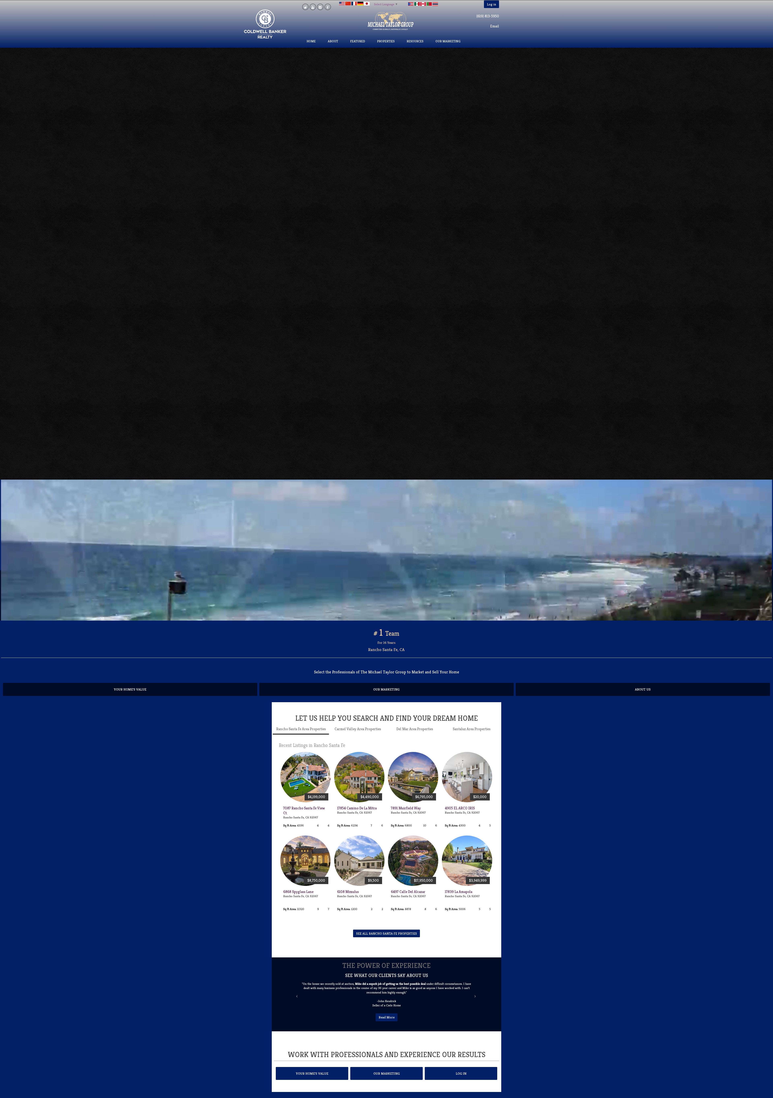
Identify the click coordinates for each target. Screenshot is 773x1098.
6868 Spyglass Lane (298, 896)
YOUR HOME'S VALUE (130, 694)
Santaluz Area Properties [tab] (471, 733)
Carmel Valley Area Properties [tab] (358, 733)
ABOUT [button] (333, 41)
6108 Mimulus (348, 896)
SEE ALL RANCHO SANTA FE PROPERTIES (386, 937)
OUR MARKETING (386, 694)
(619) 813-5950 (487, 16)
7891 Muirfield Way (406, 812)
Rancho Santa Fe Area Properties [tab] (301, 733)
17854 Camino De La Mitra (357, 812)
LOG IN (461, 1073)
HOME (311, 41)
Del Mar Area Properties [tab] (414, 733)
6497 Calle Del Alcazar (408, 896)
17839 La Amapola (458, 896)
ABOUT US (643, 694)
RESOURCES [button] (415, 41)
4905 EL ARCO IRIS (460, 812)
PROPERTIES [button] (386, 41)
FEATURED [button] (357, 41)
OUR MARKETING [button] (447, 41)
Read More (387, 1017)
